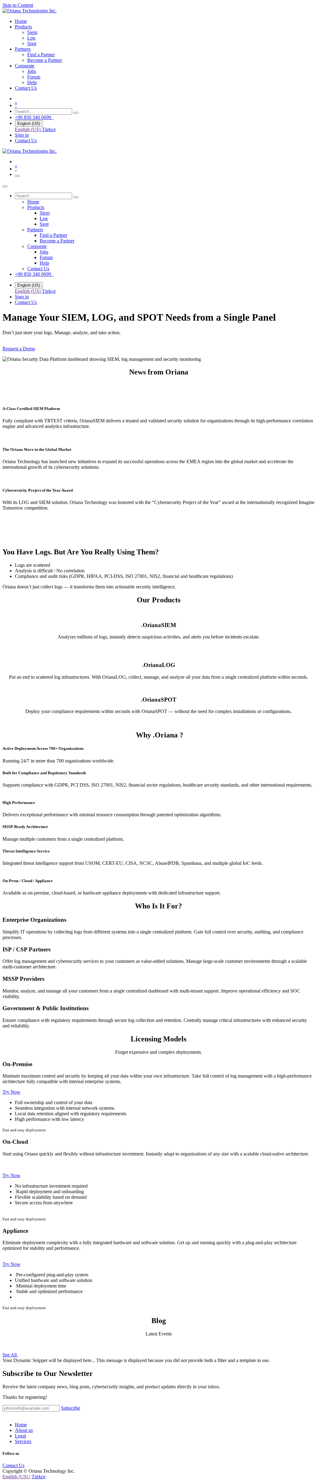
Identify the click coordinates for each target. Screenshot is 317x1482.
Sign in (22, 135)
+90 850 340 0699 (34, 117)
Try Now (11, 1092)
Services (23, 1441)
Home (21, 1424)
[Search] (75, 113)
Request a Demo (18, 348)
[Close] (4, 186)
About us (24, 1430)
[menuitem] (21, 21)
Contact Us (26, 140)
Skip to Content (17, 5)
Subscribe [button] (70, 1408)
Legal (20, 1435)
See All (10, 1354)
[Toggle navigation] (17, 176)
